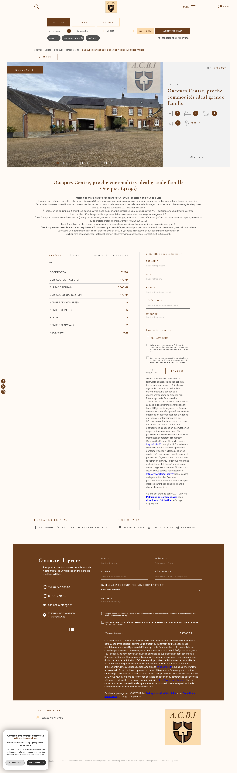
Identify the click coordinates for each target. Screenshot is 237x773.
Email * (151, 287)
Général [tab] (55, 255)
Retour (48, 56)
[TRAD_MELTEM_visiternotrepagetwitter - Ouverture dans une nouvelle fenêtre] (3, 386)
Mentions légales (137, 761)
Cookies (176, 761)
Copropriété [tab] (97, 255)
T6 (78, 50)
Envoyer (177, 371)
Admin (148, 761)
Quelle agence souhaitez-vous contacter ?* (133, 585)
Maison (70, 50)
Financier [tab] (121, 255)
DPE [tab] (51, 262)
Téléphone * (154, 301)
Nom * (105, 558)
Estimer (108, 22)
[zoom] (85, 114)
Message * (153, 314)
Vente (48, 50)
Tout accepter (36, 762)
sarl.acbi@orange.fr (60, 605)
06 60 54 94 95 (57, 596)
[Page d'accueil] (111, 7)
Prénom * (152, 261)
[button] (58, 163)
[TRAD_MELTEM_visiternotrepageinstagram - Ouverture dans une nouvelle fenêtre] (3, 392)
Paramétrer (15, 762)
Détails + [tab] (75, 255)
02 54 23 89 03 (159, 338)
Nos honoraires (113, 761)
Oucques (59, 50)
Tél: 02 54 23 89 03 (59, 587)
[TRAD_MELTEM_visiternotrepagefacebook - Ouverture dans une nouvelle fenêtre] (3, 381)
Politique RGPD (166, 761)
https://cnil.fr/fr (153, 444)
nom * (150, 274)
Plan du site (125, 761)
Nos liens (155, 761)
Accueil (38, 50)
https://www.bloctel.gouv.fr (159, 473)
